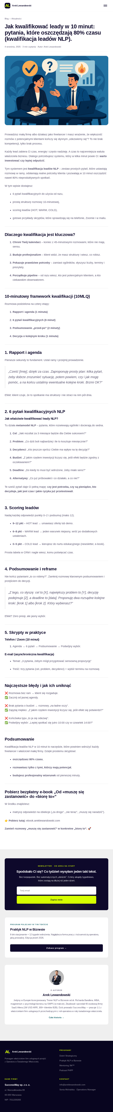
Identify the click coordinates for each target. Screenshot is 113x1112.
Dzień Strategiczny (68, 1056)
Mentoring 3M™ (66, 1065)
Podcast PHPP (66, 1070)
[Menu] (105, 6)
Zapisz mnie (56, 899)
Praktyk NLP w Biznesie (70, 1060)
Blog (7, 19)
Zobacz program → (56, 948)
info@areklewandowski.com (72, 1084)
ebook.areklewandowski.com (43, 820)
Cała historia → (56, 1017)
